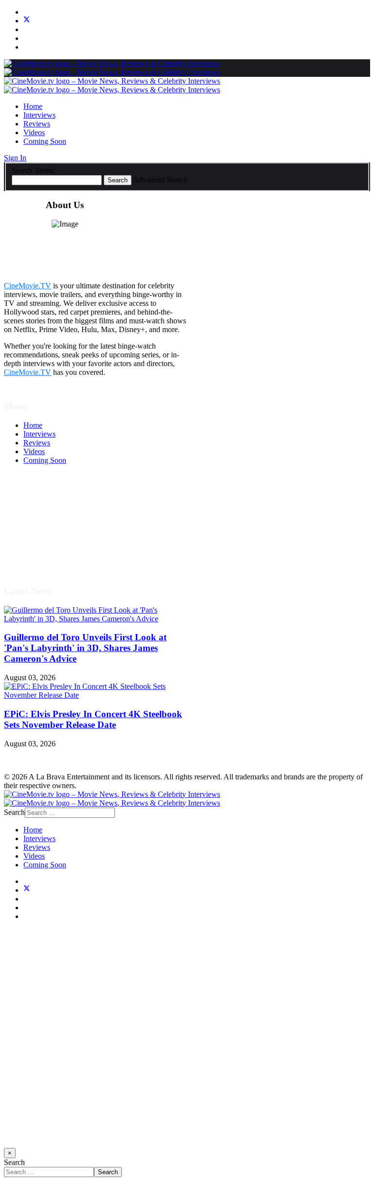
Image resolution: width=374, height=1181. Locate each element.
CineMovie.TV (27, 286)
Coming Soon (44, 141)
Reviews (36, 124)
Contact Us (40, 557)
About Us (38, 548)
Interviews (39, 115)
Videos (34, 132)
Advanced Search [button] (160, 180)
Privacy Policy (45, 531)
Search (118, 180)
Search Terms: (34, 170)
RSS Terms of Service (57, 522)
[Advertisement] (187, 1038)
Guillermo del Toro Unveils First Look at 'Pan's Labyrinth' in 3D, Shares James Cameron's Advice (85, 648)
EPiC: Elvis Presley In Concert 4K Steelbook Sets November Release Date (93, 719)
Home (32, 106)
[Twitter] (26, 21)
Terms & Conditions (54, 513)
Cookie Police (45, 539)
